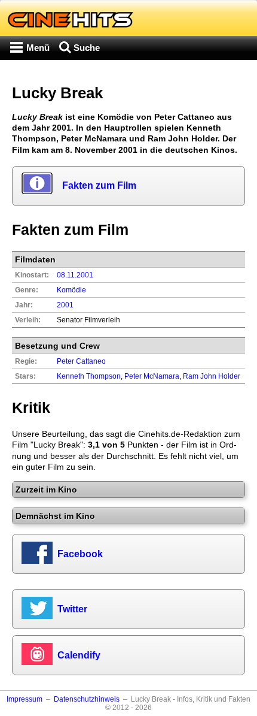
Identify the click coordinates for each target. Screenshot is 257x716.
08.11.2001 (75, 275)
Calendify (78, 655)
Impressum (24, 699)
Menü (38, 48)
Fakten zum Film (99, 185)
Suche (87, 48)
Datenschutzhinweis (87, 699)
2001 (65, 305)
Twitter (72, 609)
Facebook (80, 554)
